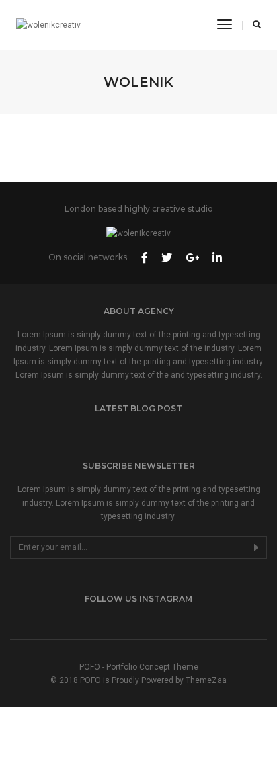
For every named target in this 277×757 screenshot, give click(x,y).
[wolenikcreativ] (48, 25)
